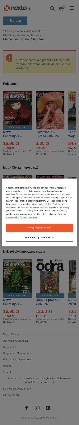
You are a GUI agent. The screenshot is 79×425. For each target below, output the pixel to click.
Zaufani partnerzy (28, 217)
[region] (39, 212)
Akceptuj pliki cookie (39, 227)
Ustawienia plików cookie (39, 237)
